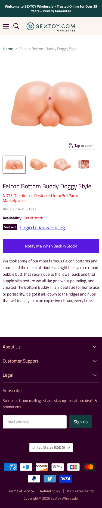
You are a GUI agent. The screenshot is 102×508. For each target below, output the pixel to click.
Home (8, 48)
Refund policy (50, 491)
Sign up (81, 421)
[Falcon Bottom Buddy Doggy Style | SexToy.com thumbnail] (14, 164)
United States (48, 447)
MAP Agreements (80, 491)
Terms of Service (21, 491)
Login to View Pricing (42, 227)
